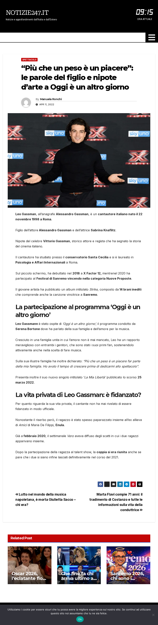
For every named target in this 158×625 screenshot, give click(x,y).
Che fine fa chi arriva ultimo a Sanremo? (77, 578)
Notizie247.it (27, 12)
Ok (80, 619)
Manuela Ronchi (51, 99)
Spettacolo (29, 59)
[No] (153, 615)
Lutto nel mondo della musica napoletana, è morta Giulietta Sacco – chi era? (45, 499)
